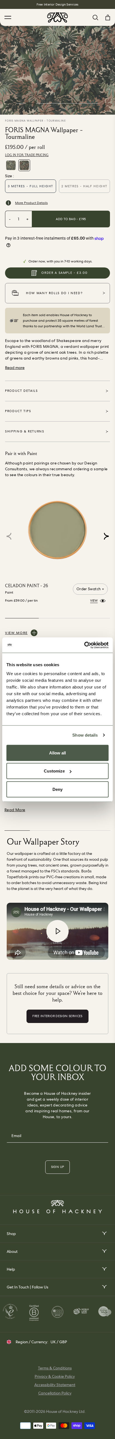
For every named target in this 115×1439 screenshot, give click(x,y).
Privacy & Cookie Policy (55, 1376)
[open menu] (104, 1233)
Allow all (57, 752)
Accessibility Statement (54, 1385)
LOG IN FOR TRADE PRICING (27, 155)
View (94, 600)
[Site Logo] (57, 17)
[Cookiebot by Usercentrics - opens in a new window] (84, 645)
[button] (106, 536)
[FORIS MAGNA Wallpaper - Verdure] (11, 165)
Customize (54, 771)
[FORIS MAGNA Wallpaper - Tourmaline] (24, 165)
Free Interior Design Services (57, 4)
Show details (85, 735)
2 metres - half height (84, 186)
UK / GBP (59, 1341)
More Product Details (31, 203)
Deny (57, 789)
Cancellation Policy (54, 1393)
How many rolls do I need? (54, 293)
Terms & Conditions (55, 1368)
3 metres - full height (30, 186)
